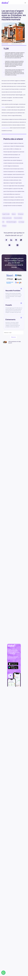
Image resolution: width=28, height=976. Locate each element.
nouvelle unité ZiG (6, 127)
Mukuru (3, 107)
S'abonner (13, 337)
